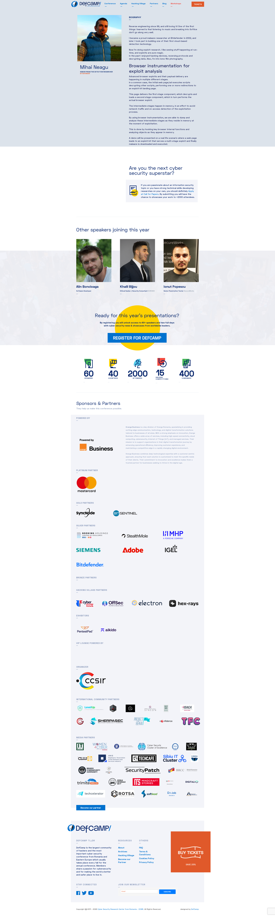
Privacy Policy (146, 862)
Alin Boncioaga (87, 286)
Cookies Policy (146, 858)
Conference (110, 3)
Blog (164, 3)
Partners (154, 3)
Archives (122, 851)
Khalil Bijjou (128, 286)
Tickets (198, 4)
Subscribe (167, 892)
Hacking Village (138, 3)
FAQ (141, 847)
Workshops (176, 3)
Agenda (123, 3)
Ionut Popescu (175, 286)
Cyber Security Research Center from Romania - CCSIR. (121, 909)
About (121, 847)
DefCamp (195, 909)
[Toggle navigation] (103, 4)
